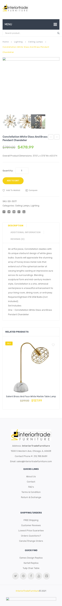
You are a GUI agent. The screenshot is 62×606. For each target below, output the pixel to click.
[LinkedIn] (24, 211)
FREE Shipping (31, 520)
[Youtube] (38, 576)
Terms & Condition (31, 492)
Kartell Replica (31, 563)
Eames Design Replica (31, 557)
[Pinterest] (14, 211)
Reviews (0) (17, 239)
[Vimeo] (46, 576)
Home (6, 42)
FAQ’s (31, 487)
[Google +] (19, 211)
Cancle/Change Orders (31, 541)
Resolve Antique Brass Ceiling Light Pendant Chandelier (56, 137)
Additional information (25, 232)
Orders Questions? (31, 535)
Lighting (18, 42)
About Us (31, 476)
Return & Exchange (31, 497)
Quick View (39, 398)
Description (15, 225)
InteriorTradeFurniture (27, 591)
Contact (31, 481)
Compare (31, 398)
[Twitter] (9, 211)
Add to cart (13, 181)
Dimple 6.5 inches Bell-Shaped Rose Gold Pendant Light (50, 137)
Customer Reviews (31, 525)
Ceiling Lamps (35, 42)
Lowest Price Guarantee (31, 530)
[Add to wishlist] (53, 345)
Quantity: (8, 170)
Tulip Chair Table (31, 568)
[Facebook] (4, 211)
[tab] (17, 226)
